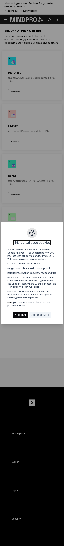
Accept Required (40, 314)
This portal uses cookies (32, 242)
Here (9, 302)
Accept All (20, 314)
